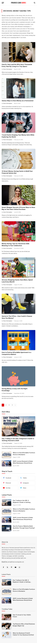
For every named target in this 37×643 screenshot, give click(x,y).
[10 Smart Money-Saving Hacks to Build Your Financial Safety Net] (18, 159)
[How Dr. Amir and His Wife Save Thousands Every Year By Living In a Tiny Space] (18, 52)
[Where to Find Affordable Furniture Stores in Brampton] (6, 455)
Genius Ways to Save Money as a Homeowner (18, 101)
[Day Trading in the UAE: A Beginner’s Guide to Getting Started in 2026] (18, 426)
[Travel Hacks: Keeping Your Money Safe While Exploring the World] (18, 123)
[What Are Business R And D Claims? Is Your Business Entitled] (6, 635)
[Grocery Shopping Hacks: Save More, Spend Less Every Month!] (18, 267)
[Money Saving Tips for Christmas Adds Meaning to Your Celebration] (18, 231)
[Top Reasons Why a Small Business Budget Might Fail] (6, 626)
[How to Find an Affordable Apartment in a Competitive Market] (18, 340)
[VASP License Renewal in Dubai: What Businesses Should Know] (6, 463)
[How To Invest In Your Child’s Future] (6, 617)
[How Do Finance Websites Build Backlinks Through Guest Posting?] (6, 528)
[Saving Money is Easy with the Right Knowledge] (18, 376)
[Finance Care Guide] (18, 2)
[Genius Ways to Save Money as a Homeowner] (18, 88)
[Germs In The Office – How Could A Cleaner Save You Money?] (18, 304)
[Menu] (3, 3)
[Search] (34, 3)
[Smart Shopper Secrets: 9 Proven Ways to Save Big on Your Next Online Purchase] (18, 195)
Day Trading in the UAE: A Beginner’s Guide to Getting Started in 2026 (21, 502)
